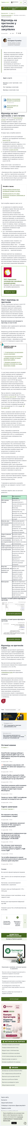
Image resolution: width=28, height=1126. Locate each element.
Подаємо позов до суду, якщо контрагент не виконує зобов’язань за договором (14, 195)
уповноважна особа (7, 672)
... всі (19, 709)
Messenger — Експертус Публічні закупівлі (17, 923)
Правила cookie (6, 1108)
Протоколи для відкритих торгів (10, 1082)
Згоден (14, 1123)
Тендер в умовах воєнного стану (10, 1047)
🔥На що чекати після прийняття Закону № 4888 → (14, 8)
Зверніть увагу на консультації (10, 346)
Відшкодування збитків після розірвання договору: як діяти (11, 190)
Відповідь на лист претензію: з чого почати (12, 83)
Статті (12, 13)
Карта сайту (5, 1097)
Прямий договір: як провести (9, 1059)
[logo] (5, 2)
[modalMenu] (25, 2)
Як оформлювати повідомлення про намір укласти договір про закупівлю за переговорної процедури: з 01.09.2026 (13, 836)
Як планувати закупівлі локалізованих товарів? (9, 815)
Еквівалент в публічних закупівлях (11, 1053)
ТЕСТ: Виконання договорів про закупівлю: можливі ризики (13, 281)
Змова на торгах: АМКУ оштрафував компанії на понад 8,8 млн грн (14, 798)
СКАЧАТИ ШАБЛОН (14, 614)
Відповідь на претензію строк (11, 90)
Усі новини (4, 747)
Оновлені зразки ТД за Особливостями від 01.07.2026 (13, 909)
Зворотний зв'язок (7, 1102)
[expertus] (14, 2)
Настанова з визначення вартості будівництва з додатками (11, 883)
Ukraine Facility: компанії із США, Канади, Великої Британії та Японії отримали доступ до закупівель (13, 776)
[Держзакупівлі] (14, 716)
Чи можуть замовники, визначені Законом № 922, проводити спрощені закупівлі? (13, 824)
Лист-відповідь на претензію (10, 87)
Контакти (4, 1100)
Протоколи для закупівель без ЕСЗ (11, 1076)
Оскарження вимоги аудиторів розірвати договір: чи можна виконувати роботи (13, 358)
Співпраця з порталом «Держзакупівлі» (13, 1105)
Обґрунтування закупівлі (8, 1085)
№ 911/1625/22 (9, 397)
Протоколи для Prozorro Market (10, 1079)
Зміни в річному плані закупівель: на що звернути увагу (13, 896)
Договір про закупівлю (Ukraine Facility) (12, 1070)
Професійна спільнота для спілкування (6, 923)
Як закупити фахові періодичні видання (13, 872)
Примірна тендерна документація (10, 1044)
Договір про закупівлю (6, 15)
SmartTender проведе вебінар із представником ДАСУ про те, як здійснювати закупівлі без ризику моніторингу (13, 755)
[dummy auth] (21, 2)
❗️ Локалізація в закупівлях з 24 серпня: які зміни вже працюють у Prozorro (13, 766)
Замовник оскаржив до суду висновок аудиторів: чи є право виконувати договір (13, 364)
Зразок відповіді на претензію (12, 106)
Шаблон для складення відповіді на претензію (13, 100)
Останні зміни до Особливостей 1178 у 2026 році (12, 890)
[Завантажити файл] (5, 99)
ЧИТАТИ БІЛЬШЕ (14, 999)
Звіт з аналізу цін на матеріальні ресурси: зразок (13, 877)
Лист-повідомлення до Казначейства (11, 1073)
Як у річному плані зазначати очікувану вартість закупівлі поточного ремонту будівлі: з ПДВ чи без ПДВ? (13, 847)
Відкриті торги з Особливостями (10, 1050)
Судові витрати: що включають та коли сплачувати (13, 353)
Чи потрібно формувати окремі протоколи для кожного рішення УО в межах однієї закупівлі (14, 859)
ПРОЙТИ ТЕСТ (10, 292)
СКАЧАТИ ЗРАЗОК (14, 639)
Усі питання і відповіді (7, 809)
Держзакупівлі (4, 13)
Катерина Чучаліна (14, 40)
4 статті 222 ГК (13, 150)
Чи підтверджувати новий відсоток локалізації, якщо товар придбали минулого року (13, 987)
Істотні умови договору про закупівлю (12, 1056)
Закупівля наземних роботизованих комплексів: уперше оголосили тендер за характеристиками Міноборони (13, 788)
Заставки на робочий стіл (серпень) (11, 1062)
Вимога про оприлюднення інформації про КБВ (12, 902)
